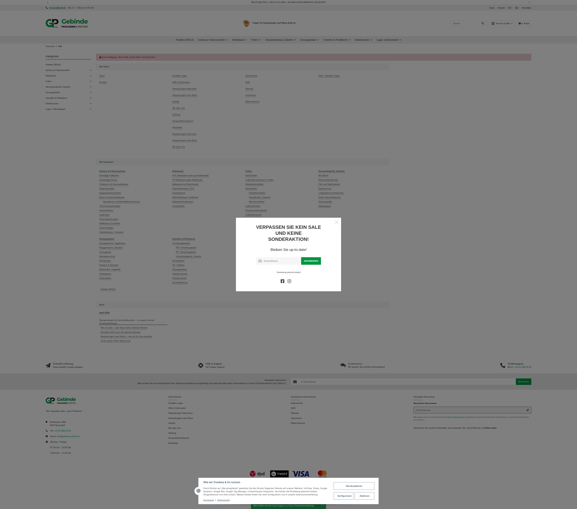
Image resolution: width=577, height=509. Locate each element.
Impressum (208, 500)
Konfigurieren (344, 496)
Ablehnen (364, 496)
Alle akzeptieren (354, 486)
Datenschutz (223, 500)
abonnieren (311, 261)
